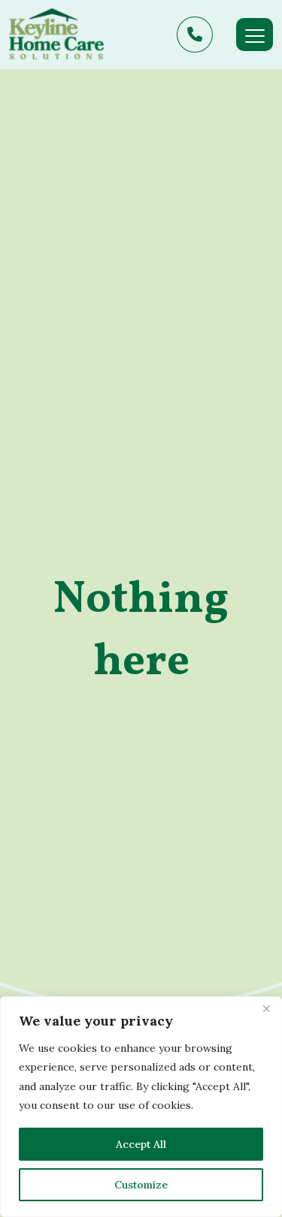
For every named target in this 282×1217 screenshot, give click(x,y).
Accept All (141, 1144)
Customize (141, 1184)
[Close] (266, 1009)
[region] (141, 1106)
